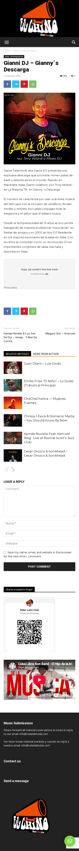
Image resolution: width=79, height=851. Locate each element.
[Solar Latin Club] (39, 18)
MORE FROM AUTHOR (46, 354)
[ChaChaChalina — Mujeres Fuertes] (13, 403)
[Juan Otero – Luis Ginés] (13, 368)
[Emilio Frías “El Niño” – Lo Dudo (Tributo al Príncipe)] (13, 385)
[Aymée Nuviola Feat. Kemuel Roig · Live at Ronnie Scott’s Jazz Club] (13, 438)
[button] (6, 42)
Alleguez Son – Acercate (60, 333)
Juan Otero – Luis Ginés (42, 363)
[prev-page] (6, 469)
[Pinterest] (24, 84)
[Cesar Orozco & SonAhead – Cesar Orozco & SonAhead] (13, 455)
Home (7, 50)
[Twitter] (15, 84)
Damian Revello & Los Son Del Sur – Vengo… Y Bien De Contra (20, 337)
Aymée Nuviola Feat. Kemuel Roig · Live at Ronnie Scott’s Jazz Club (49, 438)
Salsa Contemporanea (25, 50)
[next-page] (12, 469)
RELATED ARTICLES (17, 354)
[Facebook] (7, 84)
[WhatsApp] (32, 84)
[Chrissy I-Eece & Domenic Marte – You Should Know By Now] (13, 420)
